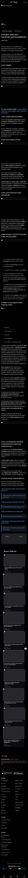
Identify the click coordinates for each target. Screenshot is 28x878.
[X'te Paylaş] (5, 43)
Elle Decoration (19, 802)
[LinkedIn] (15, 767)
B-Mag (3, 799)
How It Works (18, 783)
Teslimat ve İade (5, 852)
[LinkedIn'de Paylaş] (12, 43)
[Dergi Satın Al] (10, 876)
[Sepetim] (24, 2)
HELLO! (3, 810)
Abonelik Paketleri (6, 820)
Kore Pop (17, 788)
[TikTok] (20, 767)
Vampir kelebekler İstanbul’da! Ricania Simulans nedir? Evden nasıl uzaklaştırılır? (14, 111)
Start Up (17, 794)
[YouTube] (7, 767)
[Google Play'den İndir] (18, 773)
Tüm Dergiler (4, 780)
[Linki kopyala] (15, 43)
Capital (17, 810)
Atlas (2, 794)
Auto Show (4, 797)
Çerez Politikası (5, 849)
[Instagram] (3, 767)
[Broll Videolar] (17, 876)
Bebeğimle (18, 807)
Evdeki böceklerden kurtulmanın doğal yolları (13, 502)
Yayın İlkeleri (4, 855)
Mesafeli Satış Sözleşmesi (4, 845)
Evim (2, 807)
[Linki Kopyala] (21, 540)
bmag (11, 863)
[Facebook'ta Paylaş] (2, 43)
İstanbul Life (18, 786)
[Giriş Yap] (24, 876)
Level (16, 799)
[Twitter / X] (11, 767)
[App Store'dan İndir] (6, 773)
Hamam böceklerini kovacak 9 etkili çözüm (12, 511)
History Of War (19, 780)
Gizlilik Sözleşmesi (6, 839)
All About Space (19, 805)
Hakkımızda (4, 822)
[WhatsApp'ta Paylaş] (8, 43)
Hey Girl (3, 813)
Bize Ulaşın (4, 828)
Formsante (3, 786)
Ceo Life (3, 783)
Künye (3, 825)
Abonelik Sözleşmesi (6, 842)
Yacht (16, 797)
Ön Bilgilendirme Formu (5, 836)
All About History (5, 791)
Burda (2, 802)
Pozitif (17, 791)
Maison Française (5, 788)
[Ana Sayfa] (4, 756)
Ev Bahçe (3, 805)
